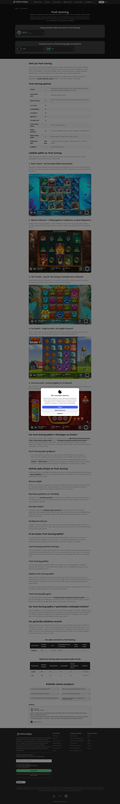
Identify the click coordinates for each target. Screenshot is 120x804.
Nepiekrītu (60, 413)
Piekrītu (60, 407)
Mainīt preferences (60, 410)
